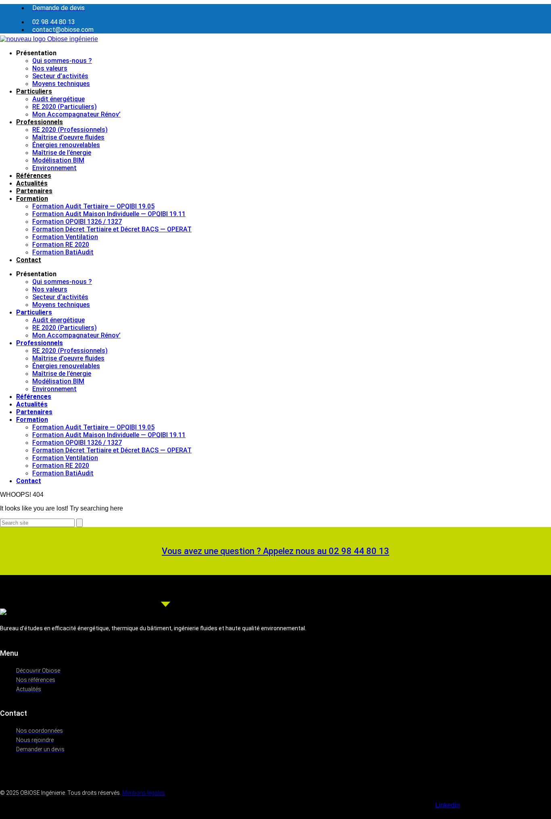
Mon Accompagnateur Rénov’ (76, 114)
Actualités (32, 183)
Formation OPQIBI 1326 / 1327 (77, 221)
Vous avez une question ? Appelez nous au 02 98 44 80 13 (275, 551)
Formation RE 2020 (60, 244)
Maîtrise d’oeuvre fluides (68, 137)
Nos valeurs (49, 68)
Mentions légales (143, 793)
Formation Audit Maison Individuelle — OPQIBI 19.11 (109, 214)
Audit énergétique (58, 99)
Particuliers (34, 91)
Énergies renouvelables (66, 145)
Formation (32, 198)
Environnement (54, 168)
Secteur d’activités (60, 76)
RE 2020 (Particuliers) (64, 106)
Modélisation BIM (58, 160)
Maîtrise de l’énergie (61, 152)
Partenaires (34, 191)
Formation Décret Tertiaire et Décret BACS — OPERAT (112, 229)
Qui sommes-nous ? (62, 61)
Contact (28, 260)
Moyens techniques (61, 84)
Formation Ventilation (65, 237)
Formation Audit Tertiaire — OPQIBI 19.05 (93, 206)
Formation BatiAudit (63, 252)
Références (33, 175)
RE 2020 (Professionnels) (70, 129)
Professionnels (39, 122)
